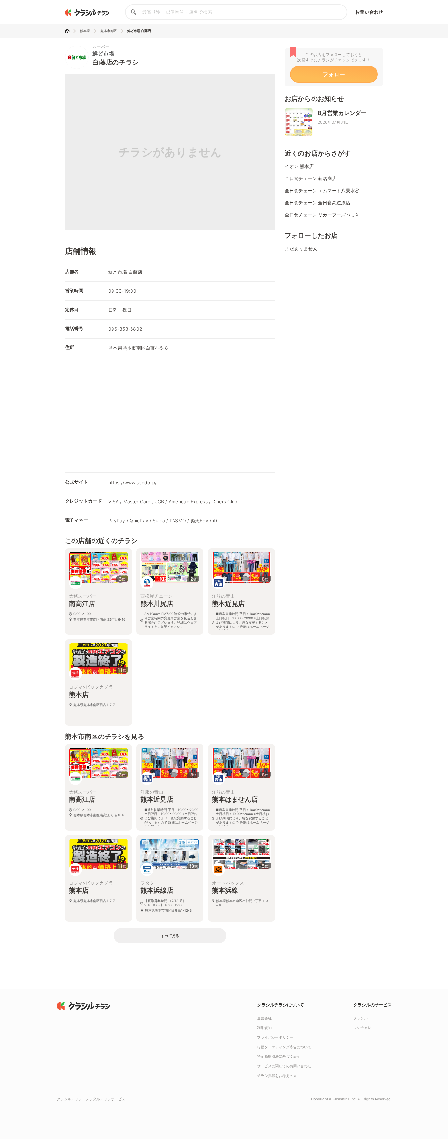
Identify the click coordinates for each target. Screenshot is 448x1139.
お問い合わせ (369, 12)
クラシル (360, 1018)
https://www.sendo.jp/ (132, 482)
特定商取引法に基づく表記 (278, 1056)
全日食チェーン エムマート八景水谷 (322, 190)
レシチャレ (362, 1027)
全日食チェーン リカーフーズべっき (322, 214)
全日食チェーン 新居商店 (310, 178)
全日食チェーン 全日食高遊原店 (317, 202)
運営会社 (264, 1018)
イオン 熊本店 (299, 166)
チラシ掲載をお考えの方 (277, 1076)
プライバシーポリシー (275, 1037)
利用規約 (264, 1027)
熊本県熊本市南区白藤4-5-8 (138, 348)
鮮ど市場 (103, 53)
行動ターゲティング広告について (284, 1047)
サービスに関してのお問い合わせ (284, 1066)
